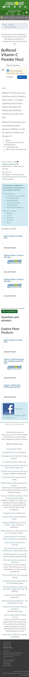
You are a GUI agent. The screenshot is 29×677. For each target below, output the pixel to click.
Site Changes (7, 663)
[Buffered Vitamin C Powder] (14, 242)
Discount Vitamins (8, 661)
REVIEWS (12, 17)
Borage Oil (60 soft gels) (12, 595)
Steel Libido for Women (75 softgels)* (15, 634)
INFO (6, 17)
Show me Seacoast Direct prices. (15, 72)
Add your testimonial (9, 311)
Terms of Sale (7, 642)
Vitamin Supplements (9, 660)
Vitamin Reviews (7, 665)
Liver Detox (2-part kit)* (10, 462)
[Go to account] (20, 7)
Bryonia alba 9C (12, 449)
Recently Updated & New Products (13, 652)
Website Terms (7, 644)
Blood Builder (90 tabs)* (10, 452)
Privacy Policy (7, 645)
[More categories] (26, 12)
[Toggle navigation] (25, 7)
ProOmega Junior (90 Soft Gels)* (11, 456)
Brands (10, 24)
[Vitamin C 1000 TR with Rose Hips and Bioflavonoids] (14, 369)
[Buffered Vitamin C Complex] (14, 264)
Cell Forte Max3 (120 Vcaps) (11, 575)
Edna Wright (8, 162)
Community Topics (8, 656)
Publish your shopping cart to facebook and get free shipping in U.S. (14, 413)
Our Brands (6, 651)
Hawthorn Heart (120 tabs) (11, 517)
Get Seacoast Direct (14, 11)
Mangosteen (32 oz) (9, 513)
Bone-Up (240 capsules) (12, 542)
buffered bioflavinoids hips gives (9, 422)
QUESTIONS (20, 17)
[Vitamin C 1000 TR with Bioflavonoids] (14, 391)
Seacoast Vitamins (10, 27)
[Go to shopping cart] (14, 7)
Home (4, 24)
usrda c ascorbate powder (17, 424)
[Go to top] (2, 18)
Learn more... (19, 73)
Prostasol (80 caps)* (8, 477)
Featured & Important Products (12, 654)
